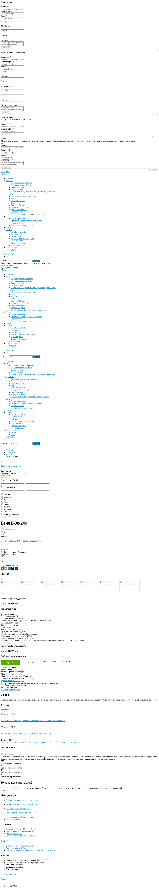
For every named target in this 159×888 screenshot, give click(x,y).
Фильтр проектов (11, 466)
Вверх (3, 879)
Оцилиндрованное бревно (22, 183)
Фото (13, 252)
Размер (4, 31)
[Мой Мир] (9, 568)
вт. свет (7, 499)
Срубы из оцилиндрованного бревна (26, 221)
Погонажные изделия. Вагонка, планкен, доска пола (33, 192)
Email (4, 16)
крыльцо (7, 509)
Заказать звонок (7, 265)
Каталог (9, 181)
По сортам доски (13, 819)
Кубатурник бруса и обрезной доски (21, 804)
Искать (36, 261)
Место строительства (10, 105)
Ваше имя (6, 6)
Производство (17, 241)
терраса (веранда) (11, 514)
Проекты (10, 194)
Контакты (10, 254)
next (2, 593)
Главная (9, 178)
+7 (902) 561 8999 (10, 268)
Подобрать (5, 516)
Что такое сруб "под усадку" (18, 809)
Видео (13, 250)
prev (2, 579)
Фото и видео (12, 247)
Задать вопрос (7, 790)
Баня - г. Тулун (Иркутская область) (21, 836)
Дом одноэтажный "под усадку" (19, 848)
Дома (13, 203)
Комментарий (7, 40)
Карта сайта (11, 874)
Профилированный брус (21, 185)
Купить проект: (12, 681)
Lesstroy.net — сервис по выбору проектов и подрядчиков (30, 850)
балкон (7, 494)
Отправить (6, 48)
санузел (7, 504)
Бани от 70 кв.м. (18, 201)
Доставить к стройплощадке (15, 552)
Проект (4, 21)
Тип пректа (6, 471)
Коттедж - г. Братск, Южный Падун (21, 829)
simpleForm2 (153, 50)
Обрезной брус (17, 189)
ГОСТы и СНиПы (18, 232)
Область (4, 91)
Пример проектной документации (20, 817)
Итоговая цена (7, 35)
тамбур (7, 507)
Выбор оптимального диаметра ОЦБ (21, 813)
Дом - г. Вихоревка (14, 834)
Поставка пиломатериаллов (22, 225)
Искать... (4, 261)
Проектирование (18, 218)
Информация (16, 234)
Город (3, 95)
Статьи (9, 230)
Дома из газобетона (19, 210)
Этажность (5, 475)
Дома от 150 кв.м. (18, 205)
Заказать (4, 549)
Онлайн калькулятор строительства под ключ (30, 214)
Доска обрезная (17, 187)
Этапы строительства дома (22, 239)
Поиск (8, 256)
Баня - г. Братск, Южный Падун (19, 831)
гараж (6, 502)
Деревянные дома (18, 243)
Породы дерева (17, 245)
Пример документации (10, 690)
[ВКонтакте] (2, 568)
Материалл (5, 26)
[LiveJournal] (16, 568)
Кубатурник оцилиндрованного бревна (22, 800)
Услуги (9, 216)
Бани (13, 198)
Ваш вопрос (7, 160)
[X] (12, 568)
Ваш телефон (7, 11)
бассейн (7, 497)
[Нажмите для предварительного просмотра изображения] (8, 529)
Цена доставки (7, 100)
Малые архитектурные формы (24, 196)
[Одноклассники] (5, 568)
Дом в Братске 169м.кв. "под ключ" (21, 846)
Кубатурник (16, 236)
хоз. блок (8, 512)
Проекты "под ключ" (20, 207)
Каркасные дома (18, 212)
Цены (8, 227)
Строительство (17, 223)
